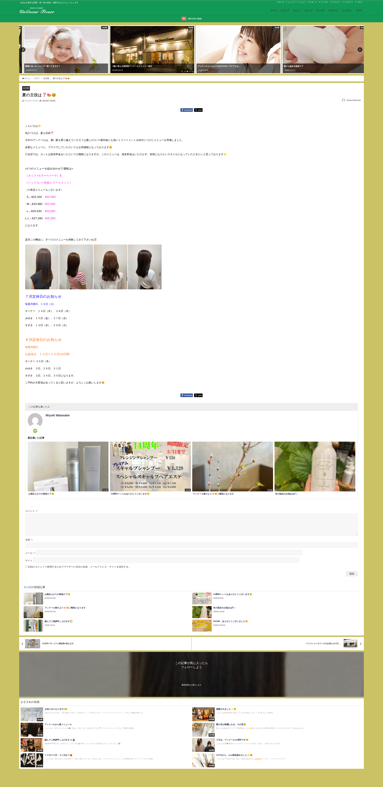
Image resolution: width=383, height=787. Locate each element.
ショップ (291, 2)
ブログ (359, 2)
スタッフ (313, 2)
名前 (29, 539)
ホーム (281, 2)
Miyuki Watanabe (354, 100)
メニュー (302, 2)
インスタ (324, 2)
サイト (28, 560)
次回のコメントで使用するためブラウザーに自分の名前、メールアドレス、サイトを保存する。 (79, 567)
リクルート (336, 2)
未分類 (26, 88)
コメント (31, 511)
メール (30, 553)
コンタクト (348, 2)
